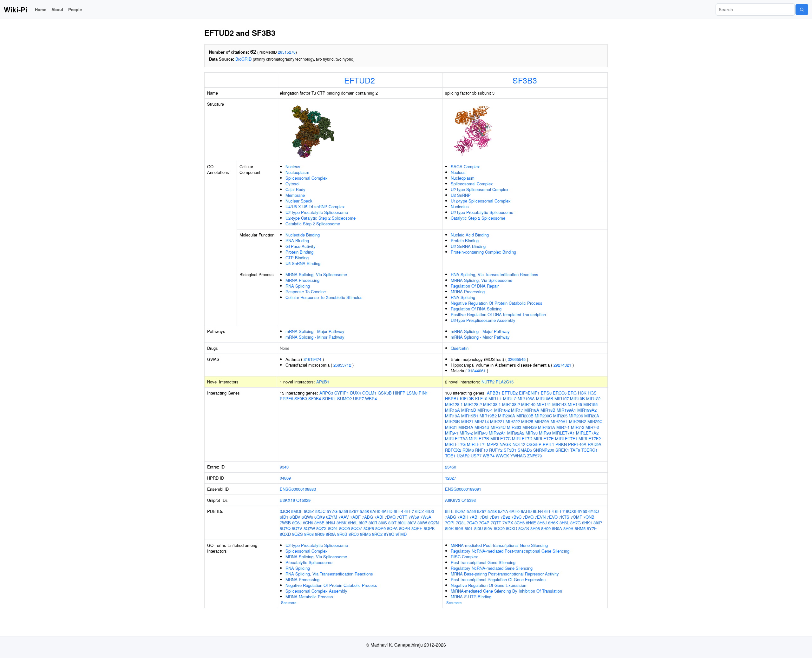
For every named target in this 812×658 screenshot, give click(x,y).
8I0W (422, 523)
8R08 (309, 534)
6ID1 (284, 517)
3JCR (285, 511)
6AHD (387, 511)
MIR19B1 (469, 416)
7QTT (402, 517)
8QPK (429, 528)
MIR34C (498, 427)
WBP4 (371, 398)
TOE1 (450, 456)
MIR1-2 (509, 398)
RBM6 (468, 450)
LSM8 (412, 393)
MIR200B (525, 416)
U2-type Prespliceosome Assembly (483, 320)
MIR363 (514, 427)
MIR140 (528, 404)
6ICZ (419, 511)
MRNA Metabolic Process (309, 597)
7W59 (414, 517)
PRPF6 (286, 398)
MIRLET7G (455, 444)
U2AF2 (463, 456)
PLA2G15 (505, 382)
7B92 (505, 517)
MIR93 (532, 433)
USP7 (358, 398)
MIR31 (451, 427)
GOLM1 (369, 393)
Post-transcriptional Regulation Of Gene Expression (498, 579)
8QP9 (380, 528)
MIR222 (513, 421)
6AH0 (375, 511)
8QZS (297, 534)
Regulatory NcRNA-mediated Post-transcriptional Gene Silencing (510, 551)
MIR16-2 (502, 410)
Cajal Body (295, 189)
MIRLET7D (522, 438)
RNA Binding (297, 240)
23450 (450, 467)
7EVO (552, 517)
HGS (592, 393)
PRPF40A (577, 444)
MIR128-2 (473, 404)
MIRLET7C (500, 438)
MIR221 (497, 421)
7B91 (494, 517)
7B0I (484, 517)
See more (288, 602)
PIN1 (423, 393)
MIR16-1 (485, 410)
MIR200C (543, 416)
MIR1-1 (495, 398)
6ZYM (331, 517)
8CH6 (308, 523)
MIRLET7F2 (590, 438)
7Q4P (484, 523)
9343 (284, 467)
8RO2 (377, 534)
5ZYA (503, 511)
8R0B (342, 534)
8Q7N (433, 523)
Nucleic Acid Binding (470, 235)
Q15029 (303, 500)
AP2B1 (322, 382)
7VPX (507, 523)
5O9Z (309, 511)
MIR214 (482, 421)
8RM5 (365, 534)
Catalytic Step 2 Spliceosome (312, 224)
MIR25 (527, 421)
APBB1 (494, 393)
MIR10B (577, 398)
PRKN (561, 444)
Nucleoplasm (297, 172)
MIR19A (452, 416)
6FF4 (398, 511)
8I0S (382, 523)
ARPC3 (326, 393)
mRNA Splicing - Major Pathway (314, 331)
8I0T (392, 523)
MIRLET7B (479, 438)
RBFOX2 (453, 450)
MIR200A (506, 416)
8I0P (363, 523)
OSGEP (534, 444)
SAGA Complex (465, 166)
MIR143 (559, 404)
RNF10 (481, 450)
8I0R (373, 523)
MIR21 (467, 421)
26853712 (342, 365)
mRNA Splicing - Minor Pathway (314, 337)
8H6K (342, 523)
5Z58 (364, 511)
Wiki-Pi (15, 9)
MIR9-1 (451, 433)
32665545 (517, 359)
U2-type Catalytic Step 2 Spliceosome (320, 218)
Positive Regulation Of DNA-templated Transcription (498, 314)
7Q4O (472, 523)
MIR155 (590, 404)
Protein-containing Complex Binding (483, 252)
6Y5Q (593, 511)
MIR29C (594, 421)
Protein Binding (299, 252)
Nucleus (292, 166)
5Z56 (343, 511)
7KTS (564, 517)
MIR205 (560, 416)
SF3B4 (314, 398)
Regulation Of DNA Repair (475, 286)
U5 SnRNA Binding (302, 263)
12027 (450, 478)
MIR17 (517, 410)
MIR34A (465, 427)
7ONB (588, 517)
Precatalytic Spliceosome (308, 562)
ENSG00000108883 (298, 489)
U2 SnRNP (461, 195)
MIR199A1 (566, 410)
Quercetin (459, 348)
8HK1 (587, 523)
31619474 (312, 359)
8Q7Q (285, 528)
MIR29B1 (559, 421)
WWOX (502, 456)
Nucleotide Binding (302, 235)
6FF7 (409, 511)
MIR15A (452, 410)
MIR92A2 (515, 433)
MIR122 (593, 398)
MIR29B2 (577, 421)
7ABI (378, 517)
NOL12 (519, 444)
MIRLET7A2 (587, 433)
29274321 (562, 365)
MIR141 (544, 404)
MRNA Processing (302, 280)
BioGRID (243, 59)
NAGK (505, 444)
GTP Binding (297, 258)
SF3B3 (525, 80)
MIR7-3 (592, 427)
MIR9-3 (481, 433)
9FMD (401, 534)
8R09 (319, 534)
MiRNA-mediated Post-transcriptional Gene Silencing (499, 545)
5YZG (332, 511)
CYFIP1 (341, 393)
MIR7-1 (563, 427)
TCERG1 (589, 450)
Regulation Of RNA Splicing (476, 309)
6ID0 (429, 511)
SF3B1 (510, 450)
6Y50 (582, 511)
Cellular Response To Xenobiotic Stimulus (324, 297)
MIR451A (546, 427)
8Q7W (309, 528)
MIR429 (529, 427)
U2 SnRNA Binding (468, 246)
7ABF (355, 517)
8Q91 (333, 528)
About (57, 9)
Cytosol (292, 184)
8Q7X (321, 528)
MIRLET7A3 (456, 438)
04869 (285, 478)
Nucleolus (460, 206)
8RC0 (354, 534)
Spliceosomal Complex (306, 178)
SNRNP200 (543, 450)
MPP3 (492, 444)
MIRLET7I (476, 444)
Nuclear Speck (298, 201)
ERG (572, 393)
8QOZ (356, 528)
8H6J (330, 523)
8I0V (412, 523)
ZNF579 (534, 456)
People (75, 9)
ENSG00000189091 (463, 489)
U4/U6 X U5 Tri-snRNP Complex (315, 206)
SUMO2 (344, 398)
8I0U (402, 523)
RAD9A (594, 444)
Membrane (295, 195)
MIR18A (531, 410)
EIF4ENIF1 (529, 393)
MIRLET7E (544, 438)
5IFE (449, 511)
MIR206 (576, 416)
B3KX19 (287, 500)
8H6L (352, 523)
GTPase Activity (300, 246)
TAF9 (575, 450)
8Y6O (389, 534)
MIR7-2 (577, 427)
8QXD (285, 534)
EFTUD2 (359, 80)
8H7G (575, 523)
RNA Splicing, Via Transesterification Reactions (494, 274)
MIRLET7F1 (566, 438)
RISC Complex (464, 557)
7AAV (343, 517)
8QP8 (368, 528)
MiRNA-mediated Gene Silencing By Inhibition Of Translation (506, 591)
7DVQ (390, 517)
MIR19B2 (488, 416)
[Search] (802, 9)
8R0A (331, 534)
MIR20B (452, 421)
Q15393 (469, 500)
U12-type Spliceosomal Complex (481, 201)
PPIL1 (548, 444)
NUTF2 (487, 382)
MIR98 (545, 433)
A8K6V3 (452, 500)
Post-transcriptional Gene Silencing (483, 562)
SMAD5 (525, 450)
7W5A (425, 517)
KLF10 (481, 398)
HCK (582, 393)
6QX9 (319, 517)
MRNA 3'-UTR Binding (471, 597)
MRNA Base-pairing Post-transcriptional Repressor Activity (505, 574)
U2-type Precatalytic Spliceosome (316, 212)
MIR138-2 (511, 404)
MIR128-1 (454, 404)
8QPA (392, 528)
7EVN (540, 517)
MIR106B (544, 398)
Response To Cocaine (305, 292)
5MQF (297, 511)
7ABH (462, 517)
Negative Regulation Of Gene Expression (488, 585)
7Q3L (461, 523)
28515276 (287, 52)
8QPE (416, 528)
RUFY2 (495, 450)
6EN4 (538, 511)
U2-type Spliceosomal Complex (479, 189)
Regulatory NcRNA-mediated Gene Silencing (492, 568)
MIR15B (468, 410)
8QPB (404, 528)
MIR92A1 (497, 433)
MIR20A (591, 416)
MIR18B (547, 410)
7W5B (285, 523)
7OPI (450, 523)
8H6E (319, 523)
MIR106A (526, 398)
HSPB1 (452, 398)
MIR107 (561, 398)
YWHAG (518, 456)
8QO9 (344, 528)
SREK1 (329, 398)
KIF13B (467, 398)
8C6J (297, 523)
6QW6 (307, 517)
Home (40, 9)
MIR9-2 (466, 433)
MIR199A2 (587, 410)
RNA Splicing (297, 286)
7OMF (576, 517)
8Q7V (297, 528)
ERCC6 (559, 393)
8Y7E (592, 528)
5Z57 (353, 511)
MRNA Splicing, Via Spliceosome (316, 274)
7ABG (367, 517)
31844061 (477, 371)
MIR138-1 (492, 404)
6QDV (295, 517)
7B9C (516, 517)
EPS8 (546, 393)
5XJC (320, 511)
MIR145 (575, 404)
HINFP (399, 393)
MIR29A (541, 421)
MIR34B (482, 427)
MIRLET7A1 (563, 433)
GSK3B (385, 393)
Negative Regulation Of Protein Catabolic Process (496, 303)
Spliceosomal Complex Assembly (316, 591)
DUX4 (355, 393)
